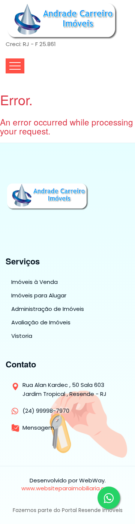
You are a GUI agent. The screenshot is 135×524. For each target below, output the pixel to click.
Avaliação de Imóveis (40, 322)
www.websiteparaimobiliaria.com (67, 488)
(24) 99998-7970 (45, 411)
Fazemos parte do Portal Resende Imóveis (68, 510)
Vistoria (21, 336)
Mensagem (38, 427)
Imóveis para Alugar (38, 295)
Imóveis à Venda (34, 282)
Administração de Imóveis (47, 309)
